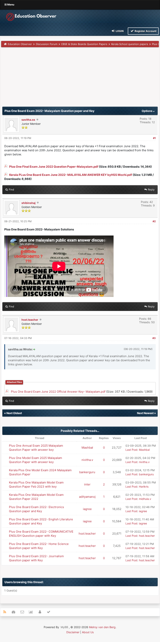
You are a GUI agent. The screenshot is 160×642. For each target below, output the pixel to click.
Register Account (145, 31)
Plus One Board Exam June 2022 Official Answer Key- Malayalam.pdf (58, 391)
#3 (154, 338)
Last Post (131, 449)
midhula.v (145, 498)
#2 (154, 221)
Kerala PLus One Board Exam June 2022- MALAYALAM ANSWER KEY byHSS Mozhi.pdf (70, 175)
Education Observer (20, 44)
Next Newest (145, 413)
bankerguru (87, 472)
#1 (154, 138)
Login (119, 31)
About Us (88, 632)
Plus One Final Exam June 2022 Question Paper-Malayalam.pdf (53, 166)
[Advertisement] (80, 78)
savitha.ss (28, 119)
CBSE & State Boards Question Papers (84, 44)
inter (87, 484)
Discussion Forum (46, 44)
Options (147, 110)
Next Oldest (14, 413)
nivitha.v (87, 460)
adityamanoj (87, 497)
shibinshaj (28, 203)
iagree (87, 509)
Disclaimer (72, 632)
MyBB (64, 627)
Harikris (143, 486)
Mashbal (87, 447)
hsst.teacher (29, 319)
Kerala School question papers (129, 44)
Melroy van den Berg (102, 627)
